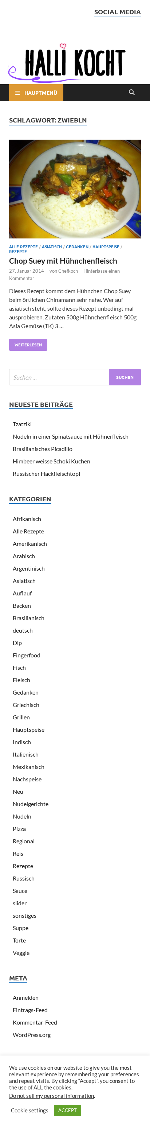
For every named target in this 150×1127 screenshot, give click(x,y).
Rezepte (18, 251)
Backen (22, 605)
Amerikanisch (30, 543)
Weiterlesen (25, 343)
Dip (17, 642)
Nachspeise (27, 779)
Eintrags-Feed (30, 1009)
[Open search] (131, 92)
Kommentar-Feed (35, 1022)
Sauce (20, 890)
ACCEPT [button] (67, 1110)
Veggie (21, 952)
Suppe (20, 927)
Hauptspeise (105, 246)
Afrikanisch (27, 518)
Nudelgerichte (30, 803)
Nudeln (22, 816)
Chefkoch (68, 271)
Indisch (22, 741)
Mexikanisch (28, 766)
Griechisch (26, 704)
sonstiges (24, 915)
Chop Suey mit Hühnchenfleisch (63, 260)
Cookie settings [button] (29, 1110)
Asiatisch (52, 246)
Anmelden (26, 997)
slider (20, 902)
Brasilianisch (28, 617)
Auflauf (22, 593)
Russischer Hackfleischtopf (46, 473)
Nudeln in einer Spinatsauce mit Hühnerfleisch (71, 436)
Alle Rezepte (23, 246)
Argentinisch (29, 568)
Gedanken (77, 246)
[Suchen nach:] (75, 377)
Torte (19, 940)
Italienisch (26, 754)
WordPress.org (32, 1034)
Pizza (19, 828)
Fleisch (21, 679)
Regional (24, 841)
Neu (18, 791)
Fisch (19, 667)
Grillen (21, 717)
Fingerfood (26, 655)
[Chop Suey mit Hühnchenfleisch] (75, 190)
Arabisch (24, 555)
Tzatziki (22, 423)
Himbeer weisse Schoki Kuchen (51, 461)
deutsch (23, 630)
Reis (18, 853)
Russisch (24, 878)
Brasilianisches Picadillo (42, 448)
